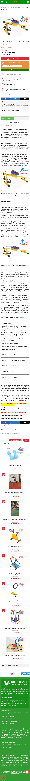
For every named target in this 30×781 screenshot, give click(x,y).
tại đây (21, 317)
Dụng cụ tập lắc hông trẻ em (15, 601)
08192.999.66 (5, 94)
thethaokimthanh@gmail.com (16, 94)
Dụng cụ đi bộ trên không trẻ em (15, 628)
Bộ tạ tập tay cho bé (15, 465)
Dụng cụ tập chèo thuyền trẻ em (15, 655)
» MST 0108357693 (5, 771)
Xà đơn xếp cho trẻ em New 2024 (15, 492)
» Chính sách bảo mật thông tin (15, 771)
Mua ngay (15, 58)
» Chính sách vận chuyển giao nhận (10, 772)
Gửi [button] (25, 65)
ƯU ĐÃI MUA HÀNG (7, 125)
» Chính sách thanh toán (23, 772)
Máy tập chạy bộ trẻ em (15, 574)
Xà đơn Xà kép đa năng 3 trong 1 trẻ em (15, 519)
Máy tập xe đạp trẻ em (15, 546)
